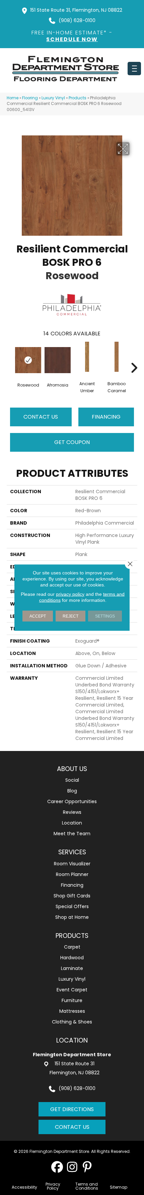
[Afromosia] (57, 360)
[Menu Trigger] (134, 68)
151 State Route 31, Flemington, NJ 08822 (76, 10)
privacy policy (70, 594)
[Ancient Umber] (87, 356)
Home (12, 98)
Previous (10, 357)
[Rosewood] (28, 360)
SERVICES (72, 852)
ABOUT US (72, 768)
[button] (57, 1166)
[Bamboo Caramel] (116, 356)
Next (134, 357)
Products (77, 98)
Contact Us (40, 417)
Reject (70, 616)
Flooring (30, 98)
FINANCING (106, 417)
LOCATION (72, 1040)
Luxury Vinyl (53, 98)
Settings (105, 616)
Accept (37, 616)
